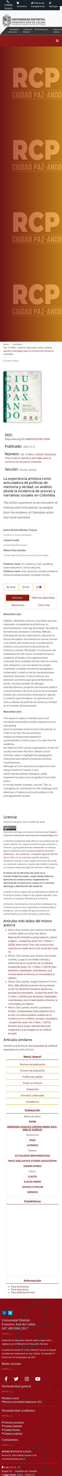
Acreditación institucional (13, 30)
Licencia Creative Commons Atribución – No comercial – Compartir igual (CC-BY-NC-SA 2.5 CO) (30, 854)
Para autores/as (20, 1289)
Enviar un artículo (32, 1083)
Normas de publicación (32, 1064)
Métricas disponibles (43, 597)
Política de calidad (32, 1076)
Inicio (6, 344)
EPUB (12, 587)
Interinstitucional (40, 29)
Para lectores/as (20, 1286)
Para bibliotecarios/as (23, 1292)
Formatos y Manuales (32, 1095)
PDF (27, 587)
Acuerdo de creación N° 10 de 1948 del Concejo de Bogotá (29, 1350)
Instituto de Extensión (27, 30)
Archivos (17, 344)
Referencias (18, 605)
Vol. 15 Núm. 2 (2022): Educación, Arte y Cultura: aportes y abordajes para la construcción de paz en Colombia (28, 351)
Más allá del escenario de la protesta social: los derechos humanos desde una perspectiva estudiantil (31, 989)
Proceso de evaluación (32, 1070)
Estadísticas (32, 1101)
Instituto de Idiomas (57, 30)
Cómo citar (44, 605)
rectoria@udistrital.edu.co (13, 1459)
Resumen (17, 597)
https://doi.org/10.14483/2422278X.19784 (27, 439)
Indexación (32, 1089)
